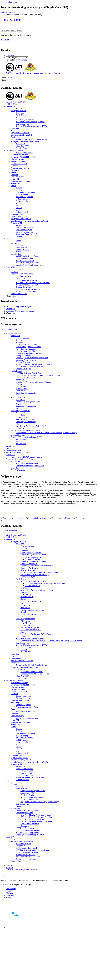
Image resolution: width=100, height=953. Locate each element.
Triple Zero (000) (22, 146)
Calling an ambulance (24, 355)
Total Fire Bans (17, 214)
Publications (15, 137)
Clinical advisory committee (26, 344)
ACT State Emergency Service (27, 263)
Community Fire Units (24, 258)
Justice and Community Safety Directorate (22, 870)
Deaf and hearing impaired (26, 192)
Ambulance (20, 113)
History (23, 386)
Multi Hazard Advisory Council (28, 256)
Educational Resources (24, 227)
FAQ (18, 395)
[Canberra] (14, 909)
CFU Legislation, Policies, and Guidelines (36, 817)
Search (3, 77)
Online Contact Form (19, 294)
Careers (14, 243)
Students (19, 441)
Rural (18, 203)
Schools (19, 208)
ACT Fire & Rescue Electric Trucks (29, 373)
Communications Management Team (30, 466)
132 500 (5, 39)
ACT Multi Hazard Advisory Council (30, 122)
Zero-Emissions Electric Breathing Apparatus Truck (40, 375)
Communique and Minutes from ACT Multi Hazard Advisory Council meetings (46, 433)
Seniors (18, 205)
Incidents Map (11, 104)
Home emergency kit (24, 230)
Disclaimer (10, 893)
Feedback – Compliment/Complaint (29, 353)
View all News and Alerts (16, 102)
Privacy (9, 891)
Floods (13, 172)
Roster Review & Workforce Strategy (30, 366)
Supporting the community (26, 349)
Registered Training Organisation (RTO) (31, 126)
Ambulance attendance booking (28, 289)
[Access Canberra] (14, 927)
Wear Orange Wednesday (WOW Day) (31, 426)
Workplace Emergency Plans (27, 707)
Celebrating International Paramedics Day (32, 358)
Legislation (15, 128)
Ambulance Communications (27, 463)
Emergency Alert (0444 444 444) (23, 157)
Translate (23, 60)
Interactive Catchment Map (26, 711)
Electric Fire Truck (27, 377)
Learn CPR (15, 179)
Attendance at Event (23, 276)
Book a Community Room (26, 291)
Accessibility (11, 889)
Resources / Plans (17, 223)
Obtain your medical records (26, 280)
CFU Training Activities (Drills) (32, 819)
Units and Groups (22, 417)
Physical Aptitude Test (29, 799)
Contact (9, 865)
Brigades (19, 404)
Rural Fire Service (23, 117)
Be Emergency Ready (14, 150)
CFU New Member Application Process (35, 815)
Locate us (14, 272)
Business (19, 188)
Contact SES (20, 428)
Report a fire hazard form (25, 287)
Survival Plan (21, 225)
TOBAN (9, 868)
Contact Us (10, 55)
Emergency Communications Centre (25, 141)
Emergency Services (18, 111)
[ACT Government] (14, 937)
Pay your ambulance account (27, 285)
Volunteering (16, 254)
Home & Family (22, 194)
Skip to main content (9, 2)
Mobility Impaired (23, 199)
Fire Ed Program (26, 771)
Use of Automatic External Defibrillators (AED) (29, 221)
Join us (8, 238)
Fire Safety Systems (23, 705)
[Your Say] (14, 918)
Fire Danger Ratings (18, 161)
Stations (19, 340)
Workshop (20, 252)
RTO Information (22, 439)
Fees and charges (22, 338)
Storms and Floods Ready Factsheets (30, 234)
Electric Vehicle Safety (19, 155)
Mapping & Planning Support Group (30, 265)
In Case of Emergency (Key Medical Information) (35, 364)
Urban (18, 210)
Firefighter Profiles (27, 795)
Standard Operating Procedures (28, 402)
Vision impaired (22, 212)
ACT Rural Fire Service (25, 261)
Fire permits (20, 278)
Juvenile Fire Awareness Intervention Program (33, 382)
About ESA (10, 106)
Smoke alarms (16, 183)
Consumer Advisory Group (26, 360)
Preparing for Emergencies (21, 181)
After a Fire (20, 380)
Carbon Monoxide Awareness (27, 718)
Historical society (22, 389)
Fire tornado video (23, 698)
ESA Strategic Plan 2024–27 (22, 135)
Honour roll (20, 391)
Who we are (20, 144)
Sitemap (9, 897)
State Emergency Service (25, 119)
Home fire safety (17, 177)
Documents (24, 826)
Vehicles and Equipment (25, 419)
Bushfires (14, 166)
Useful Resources (22, 236)
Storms (13, 186)
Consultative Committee (29, 824)
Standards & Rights (23, 369)
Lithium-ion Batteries (19, 164)
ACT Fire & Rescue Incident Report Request (33, 283)
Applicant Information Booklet (32, 797)
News (13, 130)
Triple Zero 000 (11, 19)
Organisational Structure (20, 133)
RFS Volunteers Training (30, 830)
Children (19, 190)
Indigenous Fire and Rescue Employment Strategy (39, 802)
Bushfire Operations (23, 696)
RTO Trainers (21, 444)
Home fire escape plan (24, 232)
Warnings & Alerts (18, 159)
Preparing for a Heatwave (20, 168)
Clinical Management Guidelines (28, 347)
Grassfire (14, 175)
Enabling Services (23, 124)
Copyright (10, 895)
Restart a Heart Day (28, 351)
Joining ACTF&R (27, 793)
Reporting (19, 342)
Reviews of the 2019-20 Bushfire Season (31, 139)
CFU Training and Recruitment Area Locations (38, 821)
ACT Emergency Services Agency (19, 306)
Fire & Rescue (21, 115)
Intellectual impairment (24, 197)
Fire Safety (15, 170)
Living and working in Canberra (32, 791)
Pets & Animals (22, 201)
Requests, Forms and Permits (22, 274)
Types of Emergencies (19, 216)
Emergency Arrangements (21, 219)
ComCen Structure (23, 148)
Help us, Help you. (23, 362)
